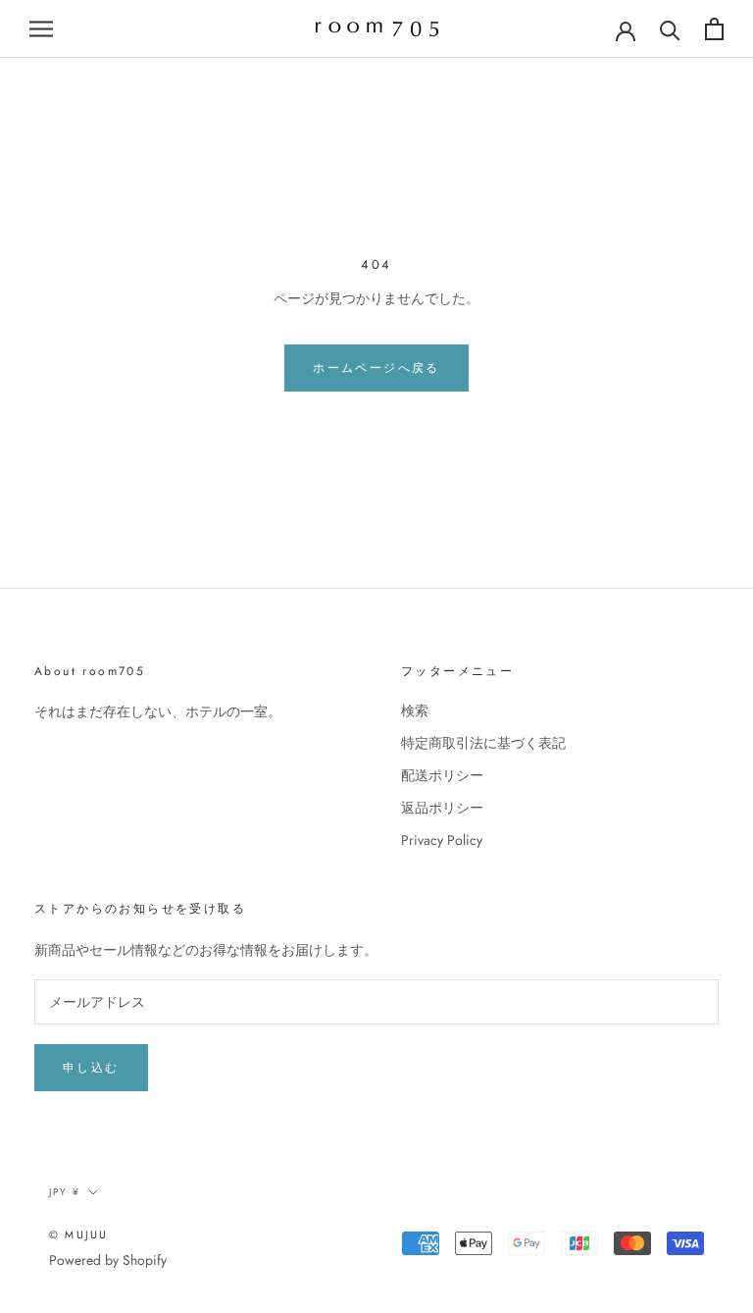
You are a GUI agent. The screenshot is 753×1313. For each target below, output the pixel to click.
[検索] (670, 29)
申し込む (91, 1068)
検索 (414, 710)
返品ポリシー (442, 807)
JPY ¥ (64, 1191)
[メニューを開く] (41, 29)
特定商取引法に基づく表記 (483, 743)
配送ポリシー (442, 775)
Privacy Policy (441, 840)
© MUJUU (78, 1234)
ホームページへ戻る (376, 368)
